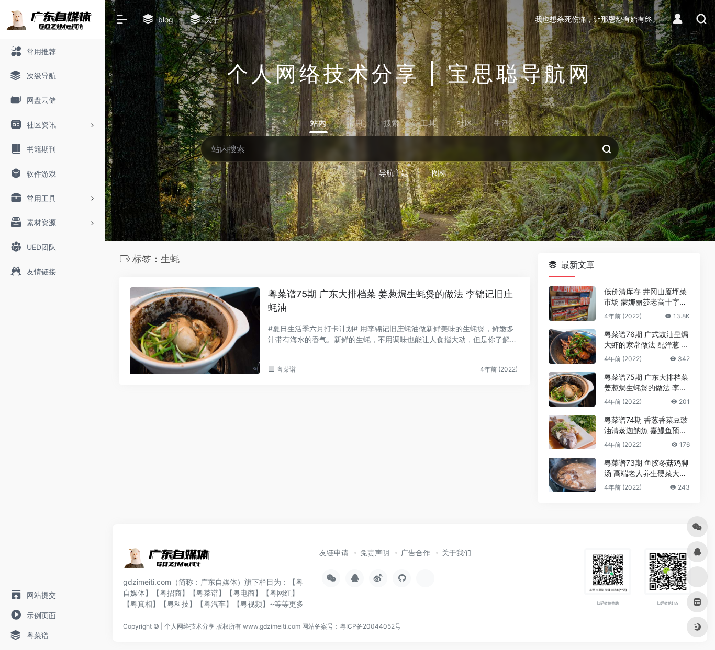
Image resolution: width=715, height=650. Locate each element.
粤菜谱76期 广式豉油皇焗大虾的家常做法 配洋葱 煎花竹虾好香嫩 (646, 340)
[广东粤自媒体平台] (170, 560)
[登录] (677, 20)
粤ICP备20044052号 (370, 626)
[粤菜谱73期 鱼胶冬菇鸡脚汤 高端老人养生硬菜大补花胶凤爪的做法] (572, 475)
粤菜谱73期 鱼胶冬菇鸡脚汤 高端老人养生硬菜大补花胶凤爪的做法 (646, 468)
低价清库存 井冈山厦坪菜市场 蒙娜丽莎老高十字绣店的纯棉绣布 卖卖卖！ (645, 297)
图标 (439, 172)
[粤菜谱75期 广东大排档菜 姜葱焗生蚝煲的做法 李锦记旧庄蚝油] (195, 330)
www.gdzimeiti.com (271, 626)
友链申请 (334, 552)
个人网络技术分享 (189, 626)
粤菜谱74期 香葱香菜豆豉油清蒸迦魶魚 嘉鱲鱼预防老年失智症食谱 (646, 425)
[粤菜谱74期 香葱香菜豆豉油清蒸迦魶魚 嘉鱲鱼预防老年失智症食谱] (572, 432)
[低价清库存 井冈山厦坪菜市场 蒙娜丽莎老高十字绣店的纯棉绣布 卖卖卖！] (572, 303)
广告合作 (415, 552)
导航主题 (393, 172)
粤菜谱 (286, 369)
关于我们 (456, 552)
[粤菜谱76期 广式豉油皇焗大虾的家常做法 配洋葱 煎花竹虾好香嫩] (572, 346)
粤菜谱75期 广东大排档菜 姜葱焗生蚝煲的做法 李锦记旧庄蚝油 (390, 300)
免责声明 (374, 552)
